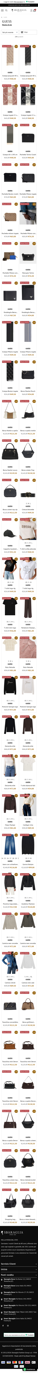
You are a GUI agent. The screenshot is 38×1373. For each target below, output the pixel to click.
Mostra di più (7, 25)
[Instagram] (8, 1325)
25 (5, 858)
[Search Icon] (6, 10)
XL (31, 977)
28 (13, 858)
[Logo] (19, 10)
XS (26, 543)
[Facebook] (3, 1325)
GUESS (5, 17)
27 (10, 858)
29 (16, 858)
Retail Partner (30, 1356)
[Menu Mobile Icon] (2, 10)
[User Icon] (31, 10)
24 (2, 858)
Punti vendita (7, 1275)
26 (8, 858)
